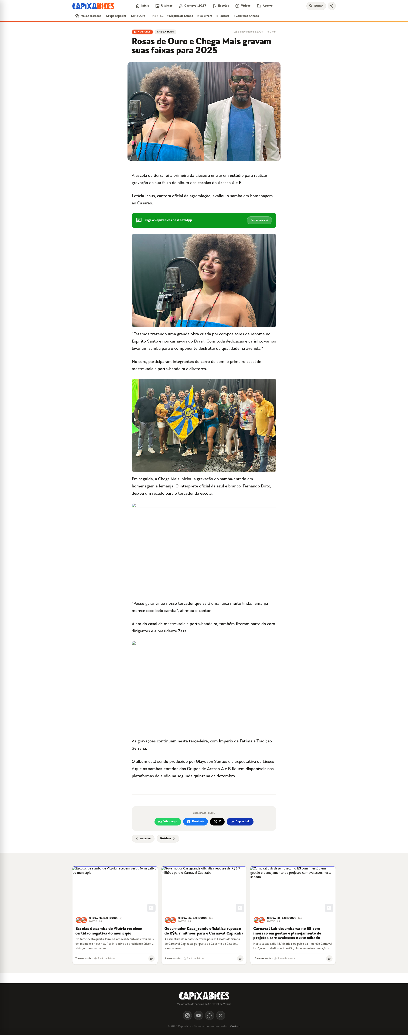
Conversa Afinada (246, 16)
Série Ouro (138, 16)
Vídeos (243, 6)
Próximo (165, 838)
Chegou (111, 918)
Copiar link (240, 822)
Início (142, 6)
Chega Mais (165, 32)
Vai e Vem (204, 16)
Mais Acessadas (88, 16)
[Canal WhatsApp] (209, 1015)
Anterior (145, 838)
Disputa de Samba (180, 16)
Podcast (222, 16)
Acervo (265, 6)
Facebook (198, 821)
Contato (235, 1026)
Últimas (164, 6)
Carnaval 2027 (192, 6)
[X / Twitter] (220, 1015)
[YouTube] (198, 1015)
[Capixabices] (93, 6)
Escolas (220, 6)
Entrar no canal (259, 220)
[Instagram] (187, 1015)
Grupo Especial (116, 16)
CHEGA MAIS (97, 918)
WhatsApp (170, 821)
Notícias (142, 32)
